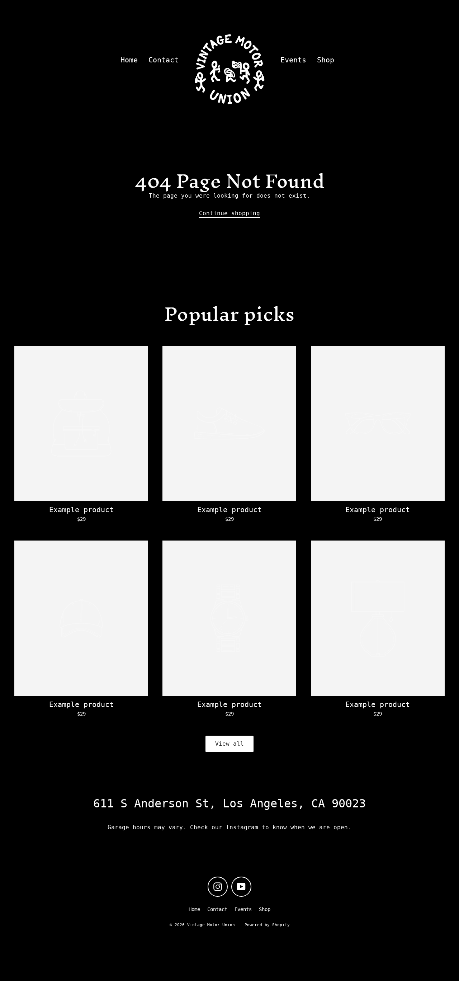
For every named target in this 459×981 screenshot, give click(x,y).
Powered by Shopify (267, 925)
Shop (325, 60)
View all (229, 743)
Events (293, 60)
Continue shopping (229, 213)
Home (129, 60)
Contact (163, 60)
